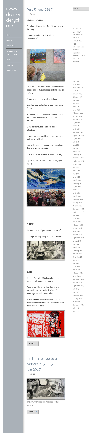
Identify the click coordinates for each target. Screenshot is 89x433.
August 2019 (77, 186)
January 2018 (77, 228)
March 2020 (77, 180)
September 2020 (78, 161)
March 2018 (77, 222)
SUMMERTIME (11, 70)
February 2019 (78, 199)
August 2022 (77, 122)
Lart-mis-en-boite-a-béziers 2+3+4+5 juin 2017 (42, 363)
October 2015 (77, 282)
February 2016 (78, 273)
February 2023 (78, 113)
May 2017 (76, 244)
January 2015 (77, 298)
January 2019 (77, 202)
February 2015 (78, 295)
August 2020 (77, 164)
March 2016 (77, 269)
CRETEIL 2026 (77, 41)
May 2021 (76, 148)
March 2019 (77, 196)
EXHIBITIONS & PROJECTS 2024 (11, 52)
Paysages (9, 65)
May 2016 (76, 263)
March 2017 (76, 247)
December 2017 (78, 231)
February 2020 (78, 183)
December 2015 (78, 276)
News (8, 59)
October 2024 (77, 97)
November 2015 (78, 279)
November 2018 (78, 209)
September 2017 (78, 237)
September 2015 (78, 286)
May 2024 (76, 100)
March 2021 (76, 151)
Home (8, 35)
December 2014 (78, 301)
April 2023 (76, 110)
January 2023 (77, 116)
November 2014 (78, 305)
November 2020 (78, 158)
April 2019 (76, 193)
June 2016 (76, 260)
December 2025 (78, 87)
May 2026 (76, 81)
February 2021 (78, 154)
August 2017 (77, 241)
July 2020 (76, 167)
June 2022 (76, 126)
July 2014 (76, 308)
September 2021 (78, 135)
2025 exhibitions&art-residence (78, 47)
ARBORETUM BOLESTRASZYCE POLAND (78, 35)
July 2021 (76, 142)
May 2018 (76, 215)
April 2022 (76, 129)
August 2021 (77, 138)
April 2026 (76, 84)
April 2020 (76, 177)
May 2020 (76, 174)
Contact (9, 40)
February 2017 (77, 250)
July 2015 (76, 289)
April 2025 (76, 90)
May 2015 (76, 292)
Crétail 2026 (10, 46)
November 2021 (78, 132)
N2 (35, 343)
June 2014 (76, 311)
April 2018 (76, 218)
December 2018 (78, 206)
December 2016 (78, 257)
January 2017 (77, 254)
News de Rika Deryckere (13, 17)
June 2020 (76, 170)
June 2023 (76, 106)
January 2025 (77, 94)
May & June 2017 (39, 9)
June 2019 (76, 190)
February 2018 (78, 225)
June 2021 (76, 145)
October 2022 (77, 119)
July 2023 (76, 103)
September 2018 (78, 212)
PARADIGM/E (77, 28)
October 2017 (77, 234)
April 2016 (76, 266)
